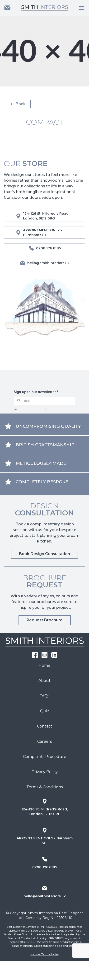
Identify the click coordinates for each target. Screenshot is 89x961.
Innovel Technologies (45, 954)
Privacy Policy (45, 772)
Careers (44, 741)
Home (44, 665)
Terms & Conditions (44, 787)
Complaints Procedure (44, 756)
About (44, 680)
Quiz (44, 711)
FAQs (44, 696)
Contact (44, 726)
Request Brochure (45, 620)
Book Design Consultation (44, 554)
